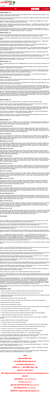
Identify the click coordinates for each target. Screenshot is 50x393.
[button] (16, 9)
